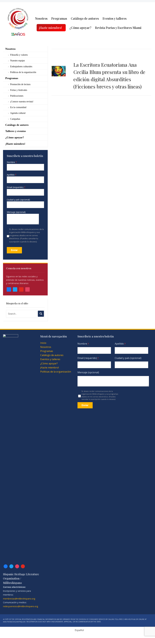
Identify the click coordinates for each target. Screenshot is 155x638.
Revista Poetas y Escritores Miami (118, 28)
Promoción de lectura (20, 84)
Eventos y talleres (115, 18)
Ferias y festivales (18, 90)
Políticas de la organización (23, 72)
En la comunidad (18, 107)
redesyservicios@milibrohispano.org (20, 606)
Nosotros (41, 18)
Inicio (43, 343)
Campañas (15, 119)
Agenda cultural (17, 113)
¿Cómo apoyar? (80, 28)
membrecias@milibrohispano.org (19, 598)
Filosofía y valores (19, 55)
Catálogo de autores (85, 18)
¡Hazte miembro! (50, 28)
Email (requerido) (16, 187)
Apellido (11, 174)
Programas (59, 18)
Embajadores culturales (21, 66)
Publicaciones (16, 95)
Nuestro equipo (17, 60)
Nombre (12, 162)
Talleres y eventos (15, 131)
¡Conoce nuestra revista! (21, 101)
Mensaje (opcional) (16, 212)
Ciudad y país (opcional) (18, 199)
